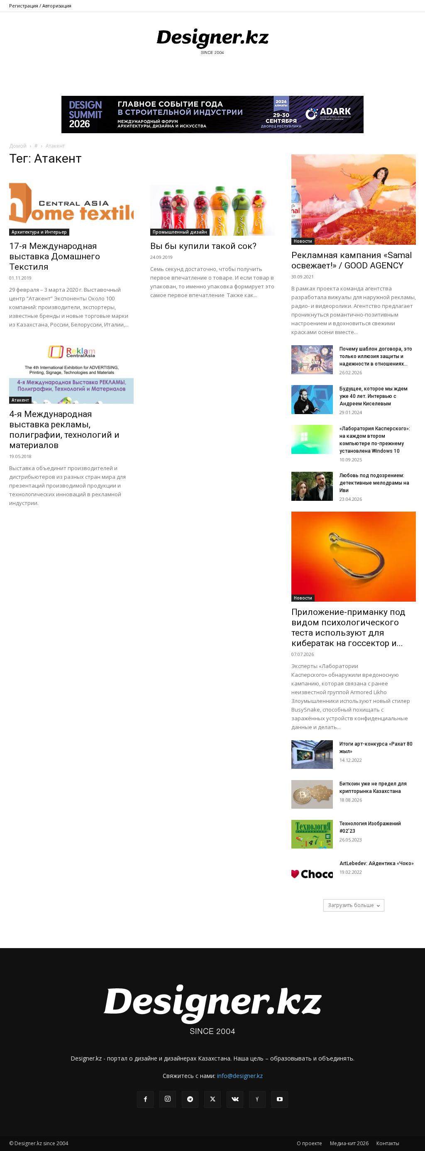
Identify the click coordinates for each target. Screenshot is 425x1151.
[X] (212, 1099)
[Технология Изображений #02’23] (312, 834)
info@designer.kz (240, 1076)
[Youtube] (279, 1099)
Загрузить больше (351, 905)
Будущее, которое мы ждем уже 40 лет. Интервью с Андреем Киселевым (374, 396)
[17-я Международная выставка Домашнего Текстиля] (71, 205)
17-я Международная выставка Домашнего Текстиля (54, 256)
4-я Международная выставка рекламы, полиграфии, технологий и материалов (64, 429)
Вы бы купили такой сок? (203, 246)
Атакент (20, 400)
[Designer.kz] (212, 39)
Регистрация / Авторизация (40, 5)
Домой (18, 145)
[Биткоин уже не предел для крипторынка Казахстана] (312, 794)
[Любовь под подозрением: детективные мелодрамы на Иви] (312, 486)
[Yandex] (257, 1099)
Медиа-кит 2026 (349, 1143)
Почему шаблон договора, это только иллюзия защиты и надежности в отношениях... (376, 356)
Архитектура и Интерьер (39, 232)
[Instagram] (167, 1099)
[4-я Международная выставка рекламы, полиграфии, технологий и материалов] (71, 373)
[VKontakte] (235, 1099)
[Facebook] (145, 1099)
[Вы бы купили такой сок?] (212, 205)
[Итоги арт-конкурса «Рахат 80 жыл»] (312, 754)
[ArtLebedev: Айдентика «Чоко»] (312, 874)
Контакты (387, 1143)
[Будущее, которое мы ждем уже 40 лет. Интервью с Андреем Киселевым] (312, 399)
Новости (303, 241)
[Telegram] (190, 1099)
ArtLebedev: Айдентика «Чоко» (377, 863)
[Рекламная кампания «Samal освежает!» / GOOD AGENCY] (353, 199)
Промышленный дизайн (180, 232)
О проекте (309, 1143)
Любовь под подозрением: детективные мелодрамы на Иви (374, 483)
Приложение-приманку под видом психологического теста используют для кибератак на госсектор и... (348, 627)
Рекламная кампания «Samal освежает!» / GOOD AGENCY (351, 260)
